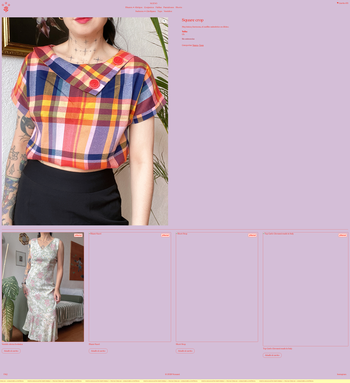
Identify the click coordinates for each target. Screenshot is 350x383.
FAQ (5, 374)
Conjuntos (149, 7)
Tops (160, 11)
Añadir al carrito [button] (11, 351)
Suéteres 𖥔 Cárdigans (145, 11)
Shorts (179, 7)
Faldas (159, 7)
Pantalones (168, 7)
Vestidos (168, 11)
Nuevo (153, 3)
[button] (164, 21)
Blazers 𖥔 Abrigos (133, 7)
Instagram (341, 374)
